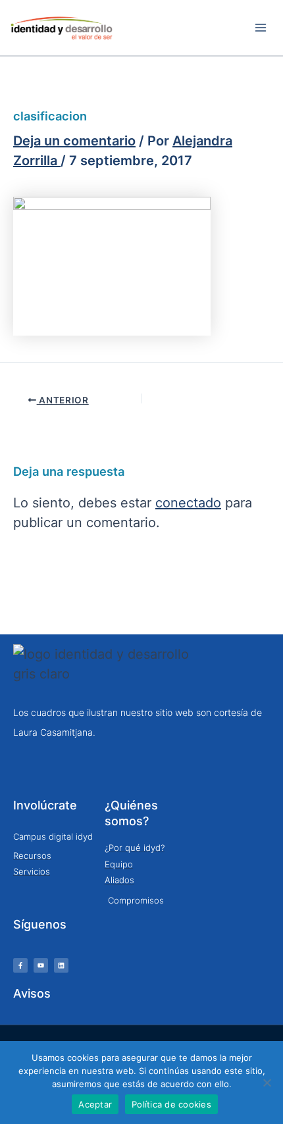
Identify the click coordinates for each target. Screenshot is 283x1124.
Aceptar (95, 1104)
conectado (188, 503)
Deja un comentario (74, 141)
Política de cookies (171, 1104)
